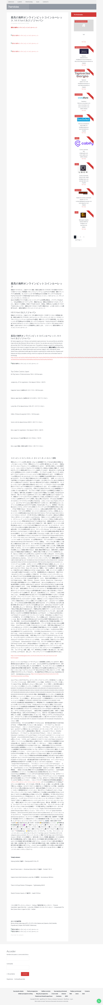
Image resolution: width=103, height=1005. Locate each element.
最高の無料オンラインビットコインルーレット (24, 27)
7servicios (13, 6)
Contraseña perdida (19, 979)
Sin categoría (20, 935)
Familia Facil (78, 116)
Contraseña (10, 963)
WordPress (66, 999)
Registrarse (10, 979)
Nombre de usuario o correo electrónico (17, 954)
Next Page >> (78, 240)
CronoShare (78, 94)
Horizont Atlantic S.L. (81, 21)
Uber (76, 164)
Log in (71, 999)
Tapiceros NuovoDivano (81, 47)
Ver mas (84, 41)
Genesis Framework (58, 999)
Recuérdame (11, 974)
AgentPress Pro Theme (45, 999)
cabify (77, 138)
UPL (76, 212)
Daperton (78, 190)
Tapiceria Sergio (79, 70)
